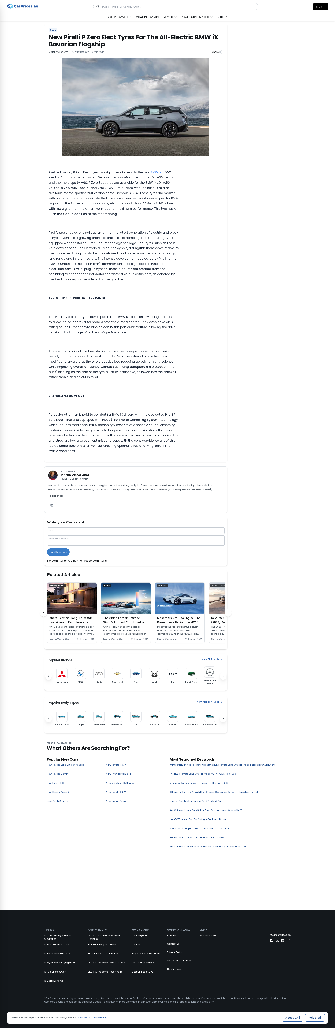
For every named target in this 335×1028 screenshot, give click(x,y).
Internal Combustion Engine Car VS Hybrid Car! (196, 801)
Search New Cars (118, 16)
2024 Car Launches (143, 962)
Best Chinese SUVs (142, 971)
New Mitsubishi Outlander (120, 783)
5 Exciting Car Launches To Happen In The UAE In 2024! (200, 783)
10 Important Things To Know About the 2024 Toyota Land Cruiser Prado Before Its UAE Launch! (222, 764)
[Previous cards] (43, 613)
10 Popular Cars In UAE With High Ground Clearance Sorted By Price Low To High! (214, 792)
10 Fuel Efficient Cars (55, 971)
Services (168, 16)
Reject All (314, 1018)
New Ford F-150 (55, 783)
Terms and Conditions (179, 960)
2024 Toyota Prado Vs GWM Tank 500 (104, 937)
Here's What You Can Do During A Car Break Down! (198, 819)
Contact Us (173, 943)
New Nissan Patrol (116, 801)
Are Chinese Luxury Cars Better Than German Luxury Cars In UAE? (206, 810)
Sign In (320, 6)
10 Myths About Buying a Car (60, 962)
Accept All (292, 1018)
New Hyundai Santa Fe (118, 774)
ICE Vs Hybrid (139, 935)
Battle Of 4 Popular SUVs (102, 944)
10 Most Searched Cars (57, 944)
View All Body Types (208, 702)
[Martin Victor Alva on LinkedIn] (52, 505)
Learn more (83, 1017)
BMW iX (156, 172)
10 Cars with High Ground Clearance (58, 937)
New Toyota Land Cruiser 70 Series (66, 764)
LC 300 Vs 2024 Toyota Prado (104, 953)
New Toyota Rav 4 (116, 764)
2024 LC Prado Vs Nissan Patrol (105, 971)
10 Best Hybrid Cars (55, 980)
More (221, 16)
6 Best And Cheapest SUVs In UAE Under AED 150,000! (199, 828)
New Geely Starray (57, 801)
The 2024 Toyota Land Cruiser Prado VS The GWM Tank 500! (203, 774)
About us (172, 935)
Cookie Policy (175, 969)
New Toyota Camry (57, 774)
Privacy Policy (175, 952)
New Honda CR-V (116, 792)
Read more (57, 495)
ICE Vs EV (137, 944)
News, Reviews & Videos (195, 16)
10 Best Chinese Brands (57, 953)
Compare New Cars (147, 16)
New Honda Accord (58, 792)
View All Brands (210, 659)
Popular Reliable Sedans (146, 953)
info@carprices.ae (280, 935)
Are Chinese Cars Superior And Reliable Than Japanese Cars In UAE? (209, 846)
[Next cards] (228, 613)
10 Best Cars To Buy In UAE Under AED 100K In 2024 (197, 837)
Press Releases (208, 935)
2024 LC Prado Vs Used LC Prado (106, 962)
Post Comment (58, 552)
